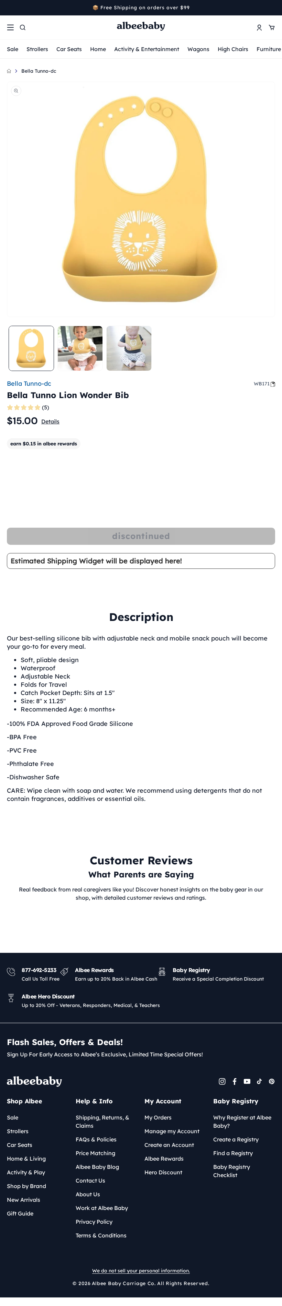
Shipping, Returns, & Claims (102, 1121)
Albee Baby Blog (97, 1166)
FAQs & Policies (96, 1139)
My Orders (158, 1117)
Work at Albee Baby (102, 1208)
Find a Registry (233, 1153)
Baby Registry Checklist (231, 1170)
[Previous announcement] (9, 7)
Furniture (269, 49)
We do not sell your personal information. (141, 1271)
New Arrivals (23, 1199)
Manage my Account (171, 1131)
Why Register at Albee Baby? (242, 1121)
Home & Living (26, 1158)
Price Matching (95, 1153)
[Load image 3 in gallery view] (129, 348)
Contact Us (90, 1180)
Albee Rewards (164, 1158)
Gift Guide (20, 1213)
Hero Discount (163, 1172)
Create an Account (169, 1144)
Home (98, 49)
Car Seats (69, 49)
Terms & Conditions (101, 1235)
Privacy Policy (94, 1221)
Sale (12, 49)
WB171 (262, 384)
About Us (88, 1194)
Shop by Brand (26, 1186)
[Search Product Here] (22, 27)
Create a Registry (236, 1139)
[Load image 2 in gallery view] (80, 348)
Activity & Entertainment (146, 49)
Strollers (37, 49)
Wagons (198, 49)
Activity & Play (26, 1172)
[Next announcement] (272, 7)
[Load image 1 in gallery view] (31, 348)
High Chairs (233, 49)
